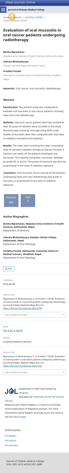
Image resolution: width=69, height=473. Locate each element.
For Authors (10, 440)
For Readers (10, 435)
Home (6, 17)
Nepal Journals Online (20, 2)
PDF (10, 268)
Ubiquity (23, 392)
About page (19, 416)
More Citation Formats (16, 314)
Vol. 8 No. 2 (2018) (33, 17)
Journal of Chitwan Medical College (26, 9)
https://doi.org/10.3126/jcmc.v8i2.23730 (22, 308)
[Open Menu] (3, 9)
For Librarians (11, 445)
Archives (17, 17)
